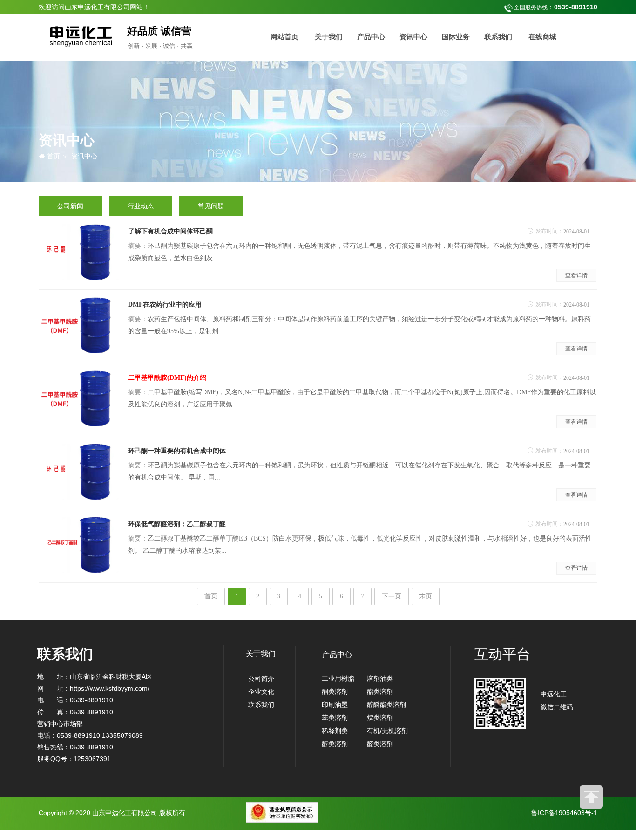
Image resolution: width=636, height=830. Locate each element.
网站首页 (284, 37)
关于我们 (329, 37)
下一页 (391, 596)
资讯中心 (413, 37)
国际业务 (456, 37)
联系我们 (498, 37)
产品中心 (371, 37)
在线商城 (542, 37)
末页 (425, 596)
